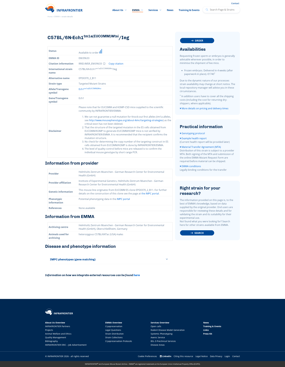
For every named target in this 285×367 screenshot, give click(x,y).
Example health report (194, 138)
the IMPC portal (150, 193)
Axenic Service (158, 337)
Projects (49, 330)
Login (227, 356)
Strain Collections (114, 337)
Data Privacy (216, 356)
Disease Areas (158, 344)
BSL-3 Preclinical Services (163, 341)
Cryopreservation (113, 326)
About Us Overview (55, 322)
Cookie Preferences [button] (147, 356)
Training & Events (189, 10)
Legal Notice (201, 356)
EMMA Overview (113, 322)
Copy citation (116, 63)
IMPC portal (123, 199)
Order (199, 40)
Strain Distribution (114, 333)
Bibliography (51, 341)
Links (206, 330)
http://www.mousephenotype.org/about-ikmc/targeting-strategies (126, 120)
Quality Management (55, 337)
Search (199, 233)
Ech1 (90, 89)
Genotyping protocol (193, 133)
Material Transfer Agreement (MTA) (201, 147)
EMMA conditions (191, 166)
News (170, 10)
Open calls (156, 326)
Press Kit (207, 333)
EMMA (57, 16)
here (137, 275)
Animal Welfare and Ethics (58, 333)
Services (153, 10)
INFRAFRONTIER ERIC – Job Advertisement (66, 344)
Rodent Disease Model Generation (168, 330)
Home (50, 16)
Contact (235, 3)
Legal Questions (113, 330)
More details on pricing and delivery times (204, 108)
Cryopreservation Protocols (118, 341)
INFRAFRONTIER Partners (57, 326)
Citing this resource (183, 356)
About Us (117, 10)
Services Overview (160, 322)
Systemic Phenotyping (161, 333)
